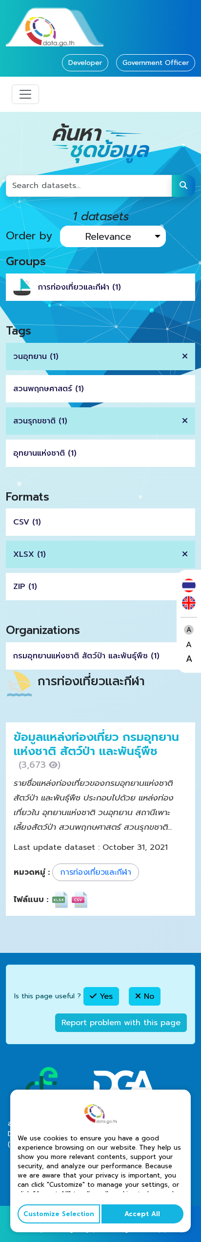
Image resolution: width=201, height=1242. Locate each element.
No (147, 996)
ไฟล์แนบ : (31, 899)
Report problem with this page (121, 1023)
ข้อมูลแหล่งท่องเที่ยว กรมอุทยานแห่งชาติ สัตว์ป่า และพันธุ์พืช (96, 744)
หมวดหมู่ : (32, 872)
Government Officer (155, 63)
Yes (105, 996)
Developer (85, 63)
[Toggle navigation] (25, 94)
